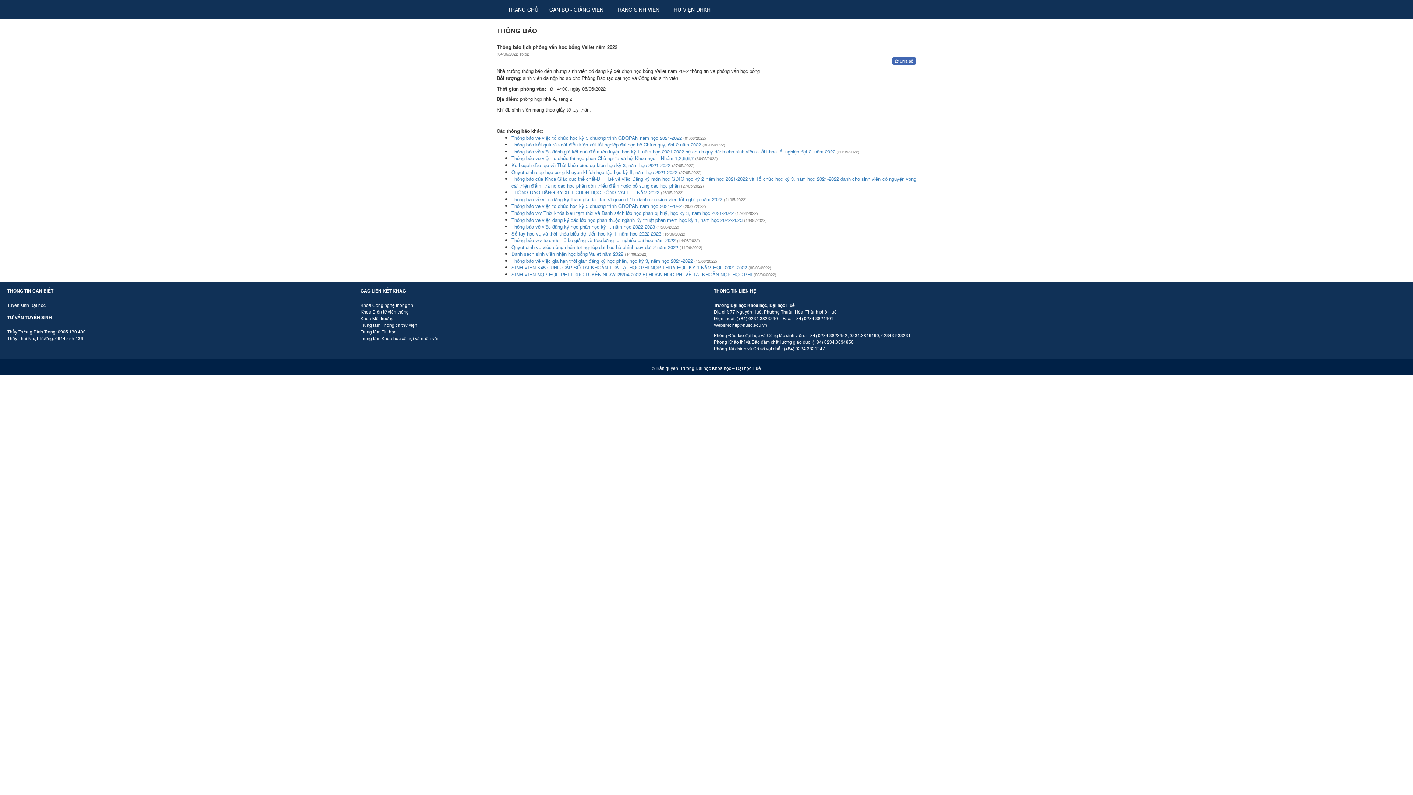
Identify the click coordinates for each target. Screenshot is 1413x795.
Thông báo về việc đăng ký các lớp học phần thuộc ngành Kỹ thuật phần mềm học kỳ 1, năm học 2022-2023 (627, 219)
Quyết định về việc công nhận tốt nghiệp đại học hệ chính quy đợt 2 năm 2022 (594, 247)
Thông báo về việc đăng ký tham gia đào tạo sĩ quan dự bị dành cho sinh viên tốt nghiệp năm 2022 (616, 199)
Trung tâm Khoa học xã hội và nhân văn (400, 338)
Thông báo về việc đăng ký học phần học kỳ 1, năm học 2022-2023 (583, 226)
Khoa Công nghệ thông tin (387, 305)
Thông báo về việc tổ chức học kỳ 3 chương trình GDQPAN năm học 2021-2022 (596, 137)
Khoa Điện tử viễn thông (385, 311)
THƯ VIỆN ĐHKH (690, 9)
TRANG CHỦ (523, 9)
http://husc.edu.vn (749, 325)
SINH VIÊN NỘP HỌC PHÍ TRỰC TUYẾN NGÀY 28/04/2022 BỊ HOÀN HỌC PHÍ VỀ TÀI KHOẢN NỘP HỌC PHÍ (631, 274)
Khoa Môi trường (377, 318)
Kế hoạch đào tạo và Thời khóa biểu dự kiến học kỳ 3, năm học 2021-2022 (590, 165)
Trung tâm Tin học (378, 331)
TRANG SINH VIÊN (637, 9)
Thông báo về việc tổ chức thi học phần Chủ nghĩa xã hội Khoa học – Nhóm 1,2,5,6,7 (602, 158)
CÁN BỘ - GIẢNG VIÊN (576, 9)
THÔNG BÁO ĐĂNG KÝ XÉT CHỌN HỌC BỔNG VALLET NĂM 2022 (585, 192)
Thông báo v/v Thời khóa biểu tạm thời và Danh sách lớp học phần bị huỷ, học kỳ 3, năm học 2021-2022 (622, 212)
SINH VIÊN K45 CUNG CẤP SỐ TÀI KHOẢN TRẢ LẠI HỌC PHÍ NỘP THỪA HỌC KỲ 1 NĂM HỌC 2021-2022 (629, 267)
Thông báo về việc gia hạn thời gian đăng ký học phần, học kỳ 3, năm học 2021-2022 (602, 260)
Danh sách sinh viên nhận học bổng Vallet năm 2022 (567, 253)
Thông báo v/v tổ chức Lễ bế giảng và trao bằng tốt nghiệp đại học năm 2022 (593, 240)
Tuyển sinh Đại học (26, 305)
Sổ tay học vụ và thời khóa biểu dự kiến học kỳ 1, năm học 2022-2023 (586, 233)
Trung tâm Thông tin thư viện (389, 325)
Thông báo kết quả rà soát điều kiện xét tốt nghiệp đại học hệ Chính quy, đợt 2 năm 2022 (606, 144)
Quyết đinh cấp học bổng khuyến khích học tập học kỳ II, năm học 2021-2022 (594, 172)
